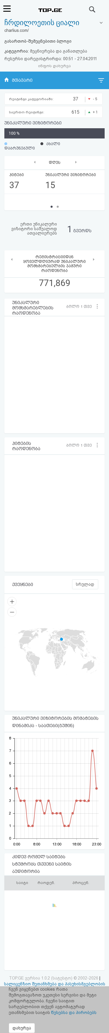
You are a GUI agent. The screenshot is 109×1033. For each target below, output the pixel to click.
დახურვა (21, 1028)
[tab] (54, 23)
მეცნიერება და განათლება (58, 51)
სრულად (85, 584)
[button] (81, 306)
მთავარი (22, 80)
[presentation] (35, 162)
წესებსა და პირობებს (74, 1012)
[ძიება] (92, 9)
